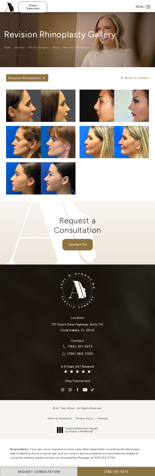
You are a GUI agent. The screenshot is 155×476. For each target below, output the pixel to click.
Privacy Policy (84, 418)
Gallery (20, 47)
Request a (77, 225)
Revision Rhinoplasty (77, 47)
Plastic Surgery (39, 47)
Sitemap (102, 418)
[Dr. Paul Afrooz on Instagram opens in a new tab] (62, 389)
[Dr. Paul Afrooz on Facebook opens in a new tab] (77, 389)
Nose (56, 47)
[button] (148, 7)
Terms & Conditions (59, 418)
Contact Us (78, 244)
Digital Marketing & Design (81, 430)
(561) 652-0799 (104, 457)
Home (7, 47)
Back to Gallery (136, 78)
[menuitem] (62, 389)
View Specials (32, 7)
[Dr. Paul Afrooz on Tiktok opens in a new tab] (92, 389)
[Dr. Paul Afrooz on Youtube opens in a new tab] (85, 389)
